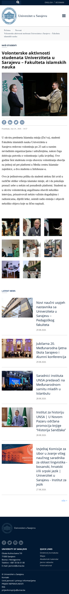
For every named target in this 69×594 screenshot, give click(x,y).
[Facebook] (4, 122)
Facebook (4, 542)
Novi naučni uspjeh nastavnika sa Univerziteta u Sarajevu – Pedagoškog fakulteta (50, 313)
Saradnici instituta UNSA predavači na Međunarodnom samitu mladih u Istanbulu (50, 384)
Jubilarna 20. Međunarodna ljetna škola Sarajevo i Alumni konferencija (51, 350)
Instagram (16, 542)
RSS (3, 587)
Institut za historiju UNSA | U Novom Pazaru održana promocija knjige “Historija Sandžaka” (51, 421)
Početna (7, 30)
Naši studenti (9, 45)
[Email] (22, 122)
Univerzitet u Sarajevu (32, 16)
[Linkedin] (10, 122)
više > (64, 500)
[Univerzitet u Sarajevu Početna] (9, 15)
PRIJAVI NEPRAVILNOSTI (13, 584)
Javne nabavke (46, 562)
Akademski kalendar (49, 559)
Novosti (18, 30)
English (49, 2)
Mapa (42, 556)
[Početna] (8, 528)
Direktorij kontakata (49, 553)
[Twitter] (16, 122)
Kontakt (5, 577)
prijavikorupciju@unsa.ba (13, 590)
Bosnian (60, 2)
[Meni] (64, 16)
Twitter (10, 542)
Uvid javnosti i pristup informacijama (19, 581)
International (46, 565)
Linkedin (21, 542)
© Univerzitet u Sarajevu (13, 574)
